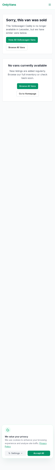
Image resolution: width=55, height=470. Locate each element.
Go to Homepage (27, 93)
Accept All (39, 453)
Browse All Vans (17, 47)
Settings (15, 453)
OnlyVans (9, 4)
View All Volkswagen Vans (21, 40)
